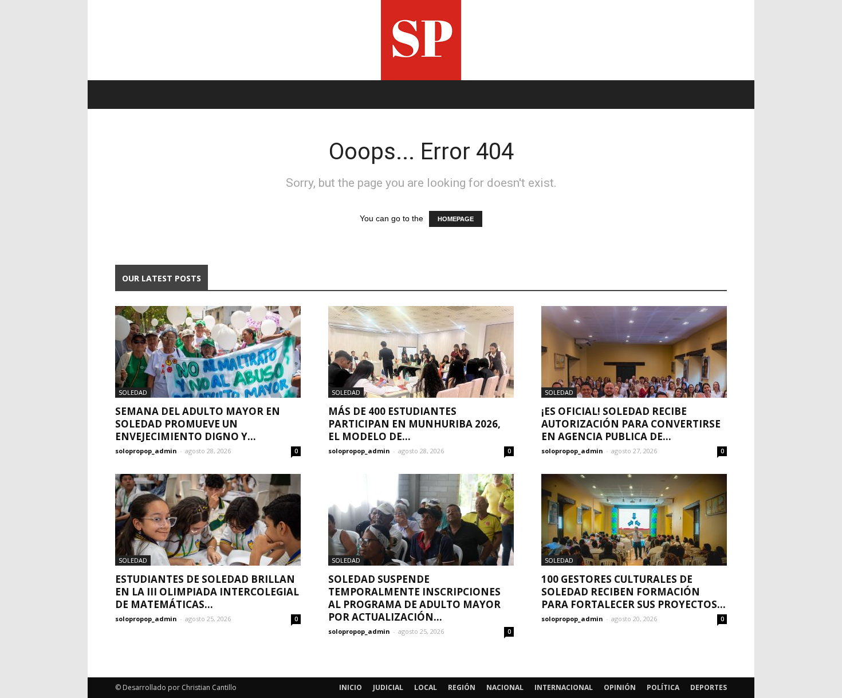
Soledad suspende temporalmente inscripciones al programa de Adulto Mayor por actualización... (414, 598)
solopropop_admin (146, 450)
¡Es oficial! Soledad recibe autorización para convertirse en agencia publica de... (631, 424)
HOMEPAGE (456, 218)
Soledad (133, 392)
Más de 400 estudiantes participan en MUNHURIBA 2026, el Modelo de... (414, 424)
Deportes (708, 687)
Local (425, 687)
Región (461, 687)
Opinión (620, 687)
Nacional (505, 687)
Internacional (563, 687)
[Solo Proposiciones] (421, 40)
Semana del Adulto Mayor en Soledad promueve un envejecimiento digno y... (197, 424)
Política (663, 687)
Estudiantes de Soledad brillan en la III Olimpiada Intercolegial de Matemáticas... (207, 591)
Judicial (388, 687)
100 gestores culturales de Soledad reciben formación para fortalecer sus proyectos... (633, 591)
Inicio (350, 687)
